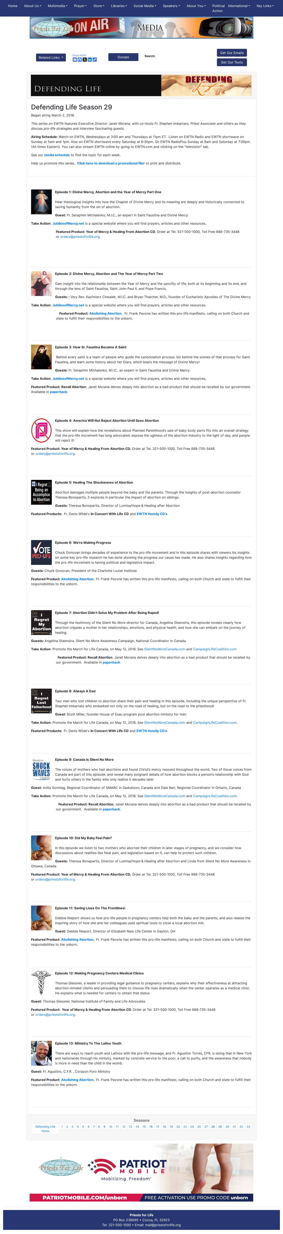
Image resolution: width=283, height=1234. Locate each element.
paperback (111, 662)
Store (97, 6)
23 (185, 1126)
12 (123, 1126)
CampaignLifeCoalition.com (215, 649)
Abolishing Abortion (105, 313)
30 (227, 1126)
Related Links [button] (50, 57)
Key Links (264, 6)
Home (12, 6)
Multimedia (56, 6)
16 (151, 1126)
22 (178, 1126)
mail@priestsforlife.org (163, 1225)
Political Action (218, 8)
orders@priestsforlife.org (80, 237)
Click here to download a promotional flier (111, 163)
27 (206, 1126)
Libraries (118, 6)
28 (213, 1126)
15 (144, 1126)
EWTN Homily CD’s (152, 731)
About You (195, 6)
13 (130, 1126)
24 (192, 1126)
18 (164, 1126)
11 (117, 1126)
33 (248, 1126)
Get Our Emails (232, 53)
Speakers (170, 6)
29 (220, 1126)
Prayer (79, 6)
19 (171, 1126)
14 (137, 1126)
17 (157, 1126)
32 (241, 1126)
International (238, 6)
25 (199, 1126)
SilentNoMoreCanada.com (164, 649)
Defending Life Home (45, 1129)
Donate (123, 57)
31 (234, 1126)
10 (110, 1126)
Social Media (144, 6)
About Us (31, 6)
